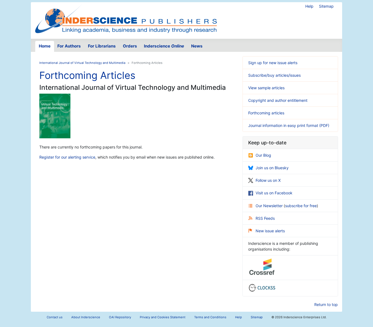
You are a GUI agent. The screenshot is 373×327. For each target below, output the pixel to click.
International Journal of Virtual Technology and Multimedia (82, 63)
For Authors (69, 46)
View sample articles (266, 87)
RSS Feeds (265, 218)
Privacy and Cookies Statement (162, 317)
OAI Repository (120, 317)
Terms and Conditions (210, 317)
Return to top (326, 304)
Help (309, 6)
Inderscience (164, 46)
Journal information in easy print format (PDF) (288, 125)
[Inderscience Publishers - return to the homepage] (126, 18)
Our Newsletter (270, 205)
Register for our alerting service (67, 157)
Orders (130, 46)
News (197, 46)
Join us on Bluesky (272, 167)
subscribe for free (301, 205)
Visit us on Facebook (274, 193)
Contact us (55, 317)
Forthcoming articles (266, 113)
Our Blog (263, 155)
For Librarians (102, 46)
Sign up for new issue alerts (272, 62)
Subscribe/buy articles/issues (274, 75)
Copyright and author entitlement (277, 100)
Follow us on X (268, 180)
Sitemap (326, 6)
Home (45, 46)
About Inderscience (85, 317)
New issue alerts (270, 230)
